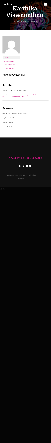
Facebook (22, 166)
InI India (8, 4)
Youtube (32, 166)
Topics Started (9, 61)
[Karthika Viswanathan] (11, 45)
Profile (6, 58)
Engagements (9, 68)
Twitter (26, 166)
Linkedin (29, 166)
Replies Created (9, 65)
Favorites (7, 72)
